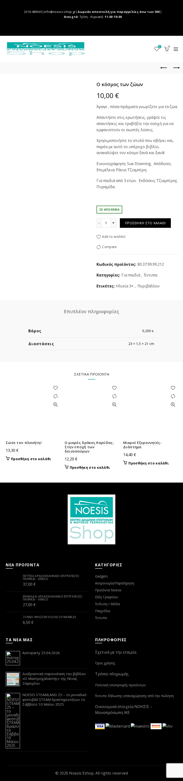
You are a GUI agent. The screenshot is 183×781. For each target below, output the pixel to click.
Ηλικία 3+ (125, 286)
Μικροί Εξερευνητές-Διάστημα (142, 444)
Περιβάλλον (148, 286)
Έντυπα (150, 275)
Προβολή (55, 405)
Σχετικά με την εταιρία (115, 652)
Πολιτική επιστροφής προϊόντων (120, 685)
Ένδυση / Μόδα (107, 604)
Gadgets (101, 576)
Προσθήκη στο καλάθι (145, 223)
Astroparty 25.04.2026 (41, 652)
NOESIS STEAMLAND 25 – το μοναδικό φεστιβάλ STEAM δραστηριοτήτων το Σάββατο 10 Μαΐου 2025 (54, 699)
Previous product (164, 68)
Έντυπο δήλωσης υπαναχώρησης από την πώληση (134, 695)
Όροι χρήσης (105, 663)
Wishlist (159, 46)
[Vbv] (168, 726)
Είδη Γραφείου (106, 597)
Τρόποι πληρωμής (112, 674)
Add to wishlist (114, 236)
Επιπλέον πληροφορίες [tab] (91, 311)
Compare (109, 247)
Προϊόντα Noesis (108, 590)
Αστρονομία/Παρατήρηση (114, 583)
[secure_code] (157, 726)
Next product (176, 68)
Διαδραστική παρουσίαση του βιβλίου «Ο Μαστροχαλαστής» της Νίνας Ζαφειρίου (54, 678)
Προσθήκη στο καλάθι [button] (31, 459)
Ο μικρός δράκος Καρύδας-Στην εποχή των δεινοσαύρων (89, 446)
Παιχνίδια (102, 611)
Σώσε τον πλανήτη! (23, 442)
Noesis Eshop (81, 773)
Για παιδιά (131, 275)
